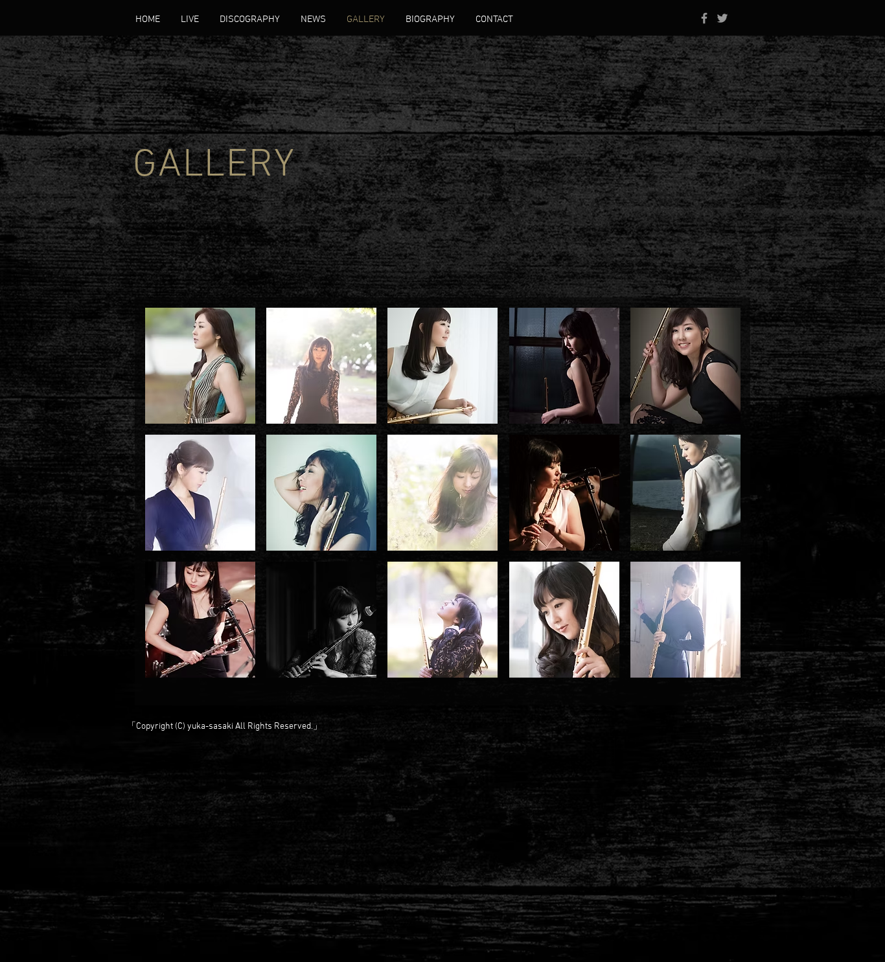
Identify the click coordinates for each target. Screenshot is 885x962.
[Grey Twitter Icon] (722, 18)
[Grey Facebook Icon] (704, 18)
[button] (200, 365)
